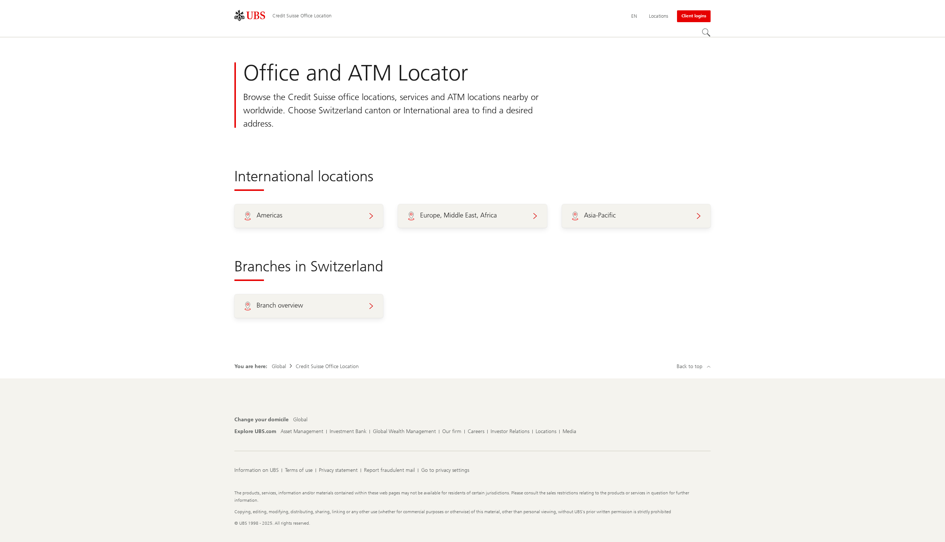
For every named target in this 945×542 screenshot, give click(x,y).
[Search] (706, 32)
